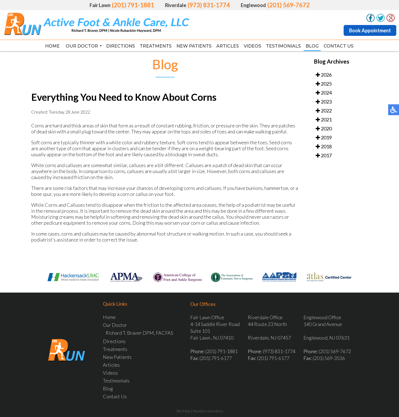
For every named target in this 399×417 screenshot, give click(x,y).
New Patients (193, 46)
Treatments (156, 46)
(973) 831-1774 (209, 5)
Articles (227, 46)
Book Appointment (370, 30)
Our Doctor (82, 46)
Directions (120, 46)
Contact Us (338, 46)
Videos (252, 46)
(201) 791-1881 (133, 5)
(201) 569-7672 (288, 5)
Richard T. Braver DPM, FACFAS (139, 333)
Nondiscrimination (208, 411)
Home (52, 46)
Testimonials (283, 46)
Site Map (183, 411)
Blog (312, 46)
